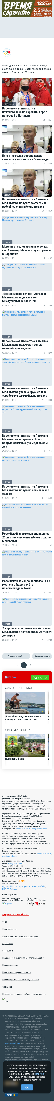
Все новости (7, 951)
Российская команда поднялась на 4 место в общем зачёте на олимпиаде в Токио (26, 584)
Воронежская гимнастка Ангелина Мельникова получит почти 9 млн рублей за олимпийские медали (25, 203)
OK (26, 1087)
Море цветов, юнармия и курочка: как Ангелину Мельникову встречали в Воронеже (26, 250)
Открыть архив (42, 656)
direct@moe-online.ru (16, 863)
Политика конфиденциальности (16, 972)
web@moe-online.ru (23, 829)
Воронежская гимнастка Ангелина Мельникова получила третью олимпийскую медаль (25, 344)
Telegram (14, 889)
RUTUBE (5, 889)
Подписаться (40, 677)
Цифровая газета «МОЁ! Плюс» (15, 914)
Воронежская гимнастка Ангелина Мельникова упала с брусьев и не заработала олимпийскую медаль (25, 392)
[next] (37, 665)
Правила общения (10, 965)
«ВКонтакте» (15, 886)
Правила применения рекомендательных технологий (20, 983)
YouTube (41, 886)
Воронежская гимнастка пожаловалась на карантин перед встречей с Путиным (24, 112)
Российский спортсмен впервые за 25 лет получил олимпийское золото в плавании (26, 537)
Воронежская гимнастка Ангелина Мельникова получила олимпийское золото (25, 490)
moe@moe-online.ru (39, 829)
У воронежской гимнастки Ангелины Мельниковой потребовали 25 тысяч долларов (27, 631)
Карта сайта (7, 943)
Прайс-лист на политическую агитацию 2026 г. (23, 958)
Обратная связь (9, 929)
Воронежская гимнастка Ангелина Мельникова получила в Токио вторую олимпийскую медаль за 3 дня (25, 441)
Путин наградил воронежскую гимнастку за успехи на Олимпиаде (25, 157)
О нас (4, 922)
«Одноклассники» (29, 886)
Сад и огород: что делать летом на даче (20, 936)
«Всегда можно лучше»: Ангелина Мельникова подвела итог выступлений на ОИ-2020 (24, 297)
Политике (39, 1074)
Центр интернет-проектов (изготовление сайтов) (24, 994)
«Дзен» (5, 886)
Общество (9, 104)
